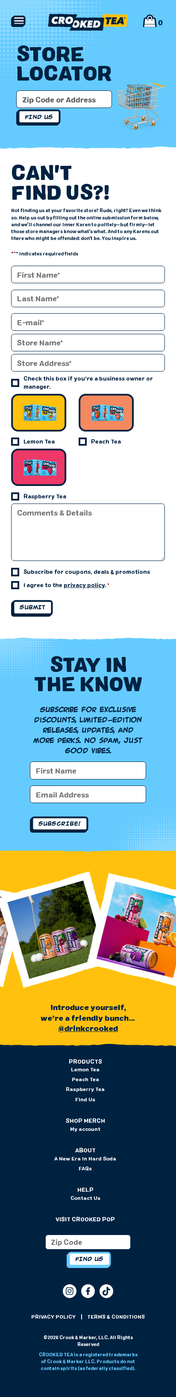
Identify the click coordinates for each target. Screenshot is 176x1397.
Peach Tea (106, 441)
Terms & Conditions (116, 1316)
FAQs (85, 1168)
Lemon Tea (39, 441)
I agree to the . (66, 585)
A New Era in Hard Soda (85, 1158)
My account (85, 1129)
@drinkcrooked (88, 1028)
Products (85, 1061)
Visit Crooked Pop (85, 1219)
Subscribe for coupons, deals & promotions (86, 571)
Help (85, 1189)
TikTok (106, 1291)
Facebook (88, 1291)
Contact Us (85, 1198)
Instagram (69, 1291)
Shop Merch (85, 1120)
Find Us (85, 1099)
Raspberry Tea (44, 496)
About (85, 1150)
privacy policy (84, 585)
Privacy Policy (53, 1316)
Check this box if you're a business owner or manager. (88, 382)
